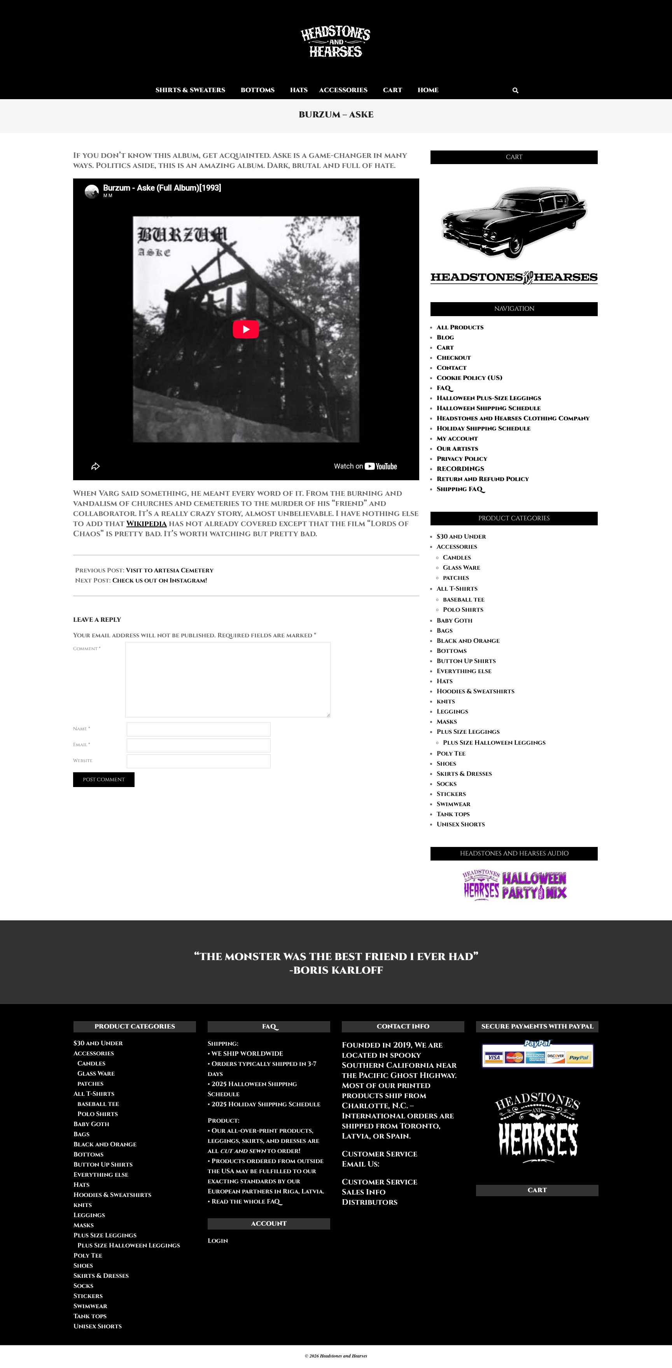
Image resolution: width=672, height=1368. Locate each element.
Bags (445, 630)
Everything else (464, 671)
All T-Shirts (457, 588)
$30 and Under (461, 536)
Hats (445, 681)
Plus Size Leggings (468, 732)
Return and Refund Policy (483, 479)
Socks (447, 784)
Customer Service (379, 1182)
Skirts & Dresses (464, 774)
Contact (452, 368)
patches (456, 578)
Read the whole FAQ (246, 1201)
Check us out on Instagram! (159, 580)
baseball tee (464, 599)
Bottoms (452, 651)
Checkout (454, 357)
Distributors (369, 1202)
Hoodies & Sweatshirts (475, 691)
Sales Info (364, 1192)
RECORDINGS (460, 469)
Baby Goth (454, 620)
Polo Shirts (463, 609)
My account (457, 438)
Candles (457, 557)
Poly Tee (451, 753)
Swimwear (454, 804)
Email (81, 745)
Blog (445, 337)
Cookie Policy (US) (470, 378)
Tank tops (453, 814)
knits (446, 701)
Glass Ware (461, 567)
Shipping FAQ (460, 489)
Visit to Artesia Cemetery (170, 570)
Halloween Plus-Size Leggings (489, 398)
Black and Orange (468, 641)
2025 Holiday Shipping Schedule (265, 1104)
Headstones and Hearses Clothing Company (513, 418)
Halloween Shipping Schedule (489, 408)
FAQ (444, 388)
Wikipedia (146, 523)
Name (81, 729)
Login (218, 1241)
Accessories (457, 546)
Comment (87, 649)
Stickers (451, 794)
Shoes (446, 763)
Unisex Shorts (461, 824)
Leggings (452, 711)
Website (83, 760)
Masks (447, 721)
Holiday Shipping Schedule (483, 428)
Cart (445, 347)
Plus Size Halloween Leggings (494, 742)
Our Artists (457, 448)
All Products (460, 327)
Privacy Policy (462, 459)
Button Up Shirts (466, 661)
